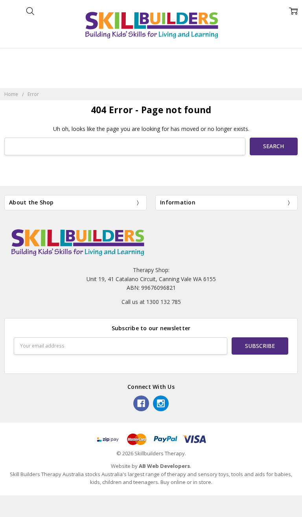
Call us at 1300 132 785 (151, 301)
